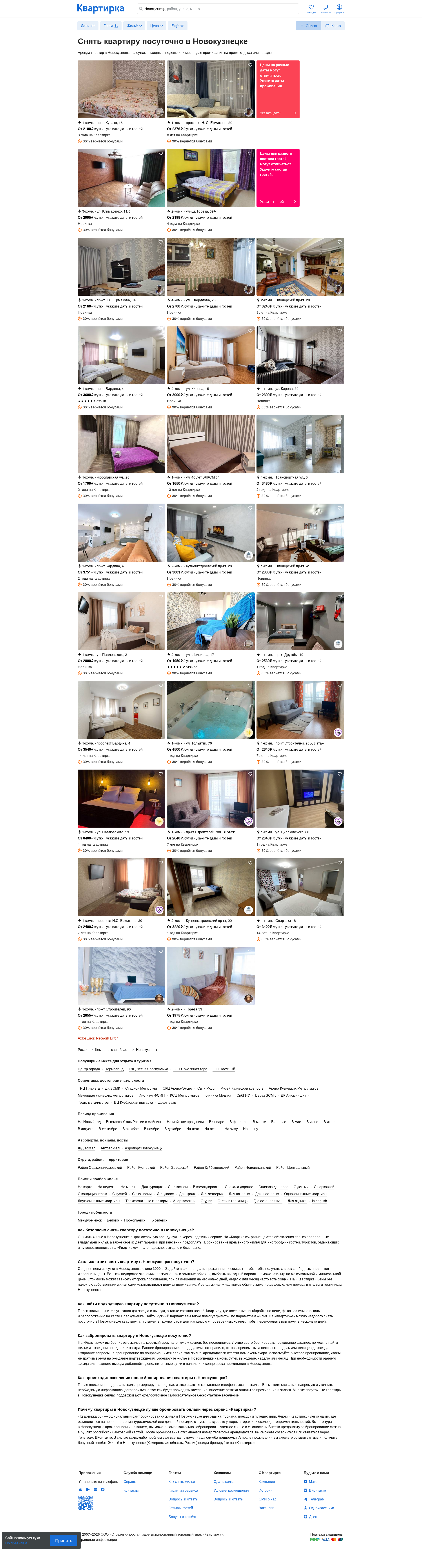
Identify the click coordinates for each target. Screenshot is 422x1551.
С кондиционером (92, 1193)
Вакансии (266, 1507)
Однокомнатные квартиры (305, 1193)
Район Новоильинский (253, 1167)
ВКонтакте (317, 1490)
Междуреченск (90, 1220)
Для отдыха (297, 1200)
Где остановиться (268, 1200)
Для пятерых (239, 1193)
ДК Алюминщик (293, 1095)
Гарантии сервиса (183, 1490)
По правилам (16, 1541)
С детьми (301, 1186)
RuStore (103, 1489)
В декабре (172, 1128)
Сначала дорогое (239, 1186)
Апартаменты (184, 1200)
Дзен (313, 1516)
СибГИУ (243, 1095)
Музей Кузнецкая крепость (242, 1088)
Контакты (131, 1490)
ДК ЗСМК (112, 1088)
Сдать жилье (224, 1481)
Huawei (95, 1489)
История (266, 1490)
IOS (80, 1489)
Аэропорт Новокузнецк (143, 1148)
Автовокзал (110, 1148)
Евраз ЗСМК (265, 1095)
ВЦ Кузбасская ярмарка (133, 1102)
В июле (329, 1121)
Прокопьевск (134, 1220)
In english (319, 1200)
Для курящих (152, 1186)
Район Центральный (293, 1167)
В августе (85, 1128)
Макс (313, 1481)
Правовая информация (97, 1539)
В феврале (238, 1121)
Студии (206, 1200)
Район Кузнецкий (141, 1167)
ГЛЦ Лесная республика (148, 1068)
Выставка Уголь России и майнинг (134, 1121)
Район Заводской (174, 1167)
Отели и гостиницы (233, 1200)
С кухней (119, 1193)
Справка (131, 1481)
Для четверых (212, 1193)
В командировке (206, 1186)
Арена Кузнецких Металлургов (293, 1088)
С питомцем (178, 1186)
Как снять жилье (182, 1481)
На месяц (128, 1186)
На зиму (231, 1128)
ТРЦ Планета (89, 1088)
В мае (296, 1121)
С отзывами (142, 1193)
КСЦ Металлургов (184, 1095)
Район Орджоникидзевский (100, 1167)
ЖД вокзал (86, 1148)
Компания (267, 1481)
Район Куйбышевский (211, 1167)
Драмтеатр (167, 1102)
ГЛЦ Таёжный (224, 1068)
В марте (259, 1121)
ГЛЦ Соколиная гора (190, 1068)
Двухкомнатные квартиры (99, 1200)
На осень (211, 1128)
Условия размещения (231, 1490)
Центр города (89, 1068)
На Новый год (89, 1121)
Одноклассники (321, 1507)
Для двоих (165, 1193)
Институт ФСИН (152, 1095)
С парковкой (324, 1186)
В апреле (278, 1121)
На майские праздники (185, 1121)
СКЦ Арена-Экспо (177, 1088)
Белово (113, 1220)
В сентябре (108, 1128)
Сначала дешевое (273, 1186)
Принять (63, 1540)
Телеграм (316, 1499)
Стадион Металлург (141, 1088)
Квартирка (103, 9)
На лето (192, 1128)
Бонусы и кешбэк (182, 1516)
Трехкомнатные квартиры (147, 1200)
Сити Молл (206, 1088)
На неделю (106, 1186)
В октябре (130, 1128)
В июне (312, 1121)
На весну (250, 1128)
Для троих (187, 1193)
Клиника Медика (218, 1095)
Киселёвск (159, 1220)
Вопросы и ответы (183, 1499)
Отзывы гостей (181, 1507)
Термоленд (114, 1068)
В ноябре (151, 1128)
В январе (216, 1121)
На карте (85, 1186)
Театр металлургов (93, 1102)
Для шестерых (267, 1193)
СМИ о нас (267, 1499)
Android (88, 1489)
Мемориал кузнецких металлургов (105, 1095)
